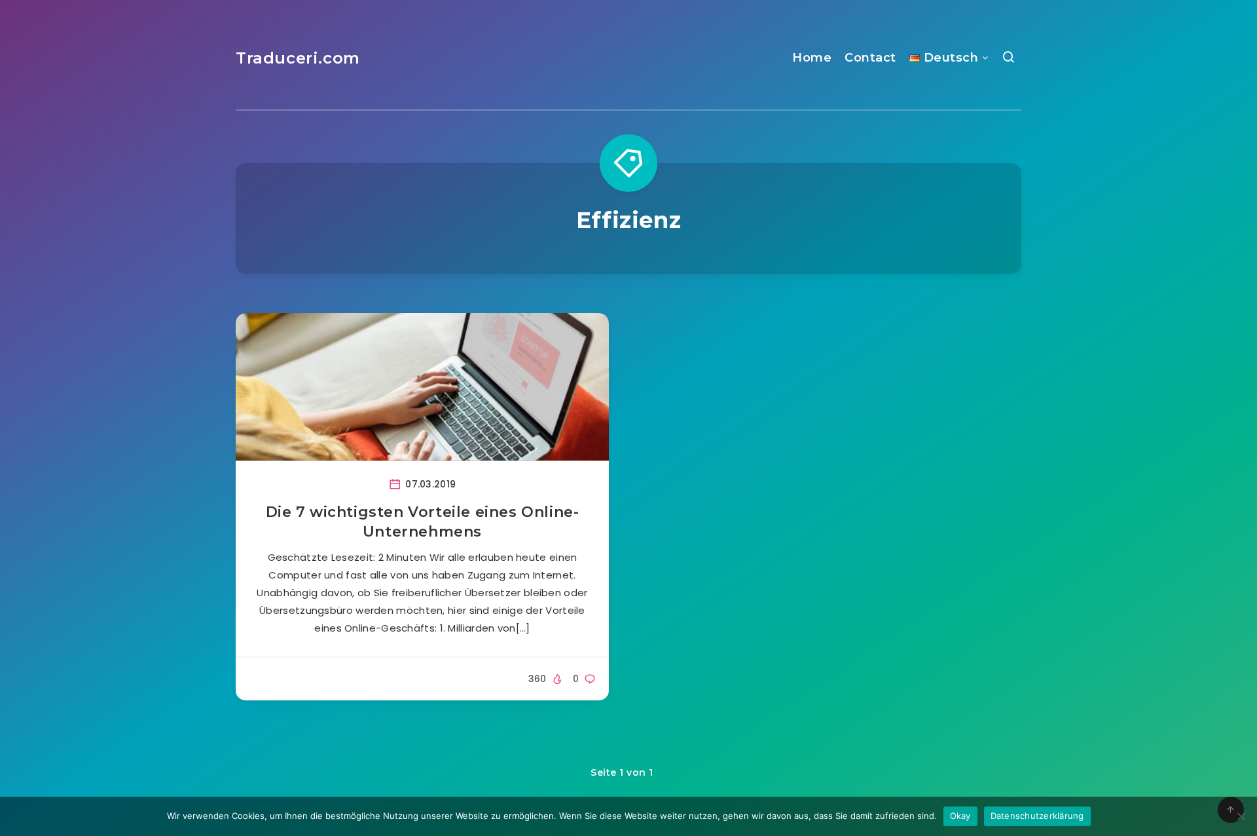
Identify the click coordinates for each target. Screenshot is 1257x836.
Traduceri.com (298, 57)
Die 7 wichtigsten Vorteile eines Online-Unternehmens (422, 522)
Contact (870, 57)
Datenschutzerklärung (1037, 815)
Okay (960, 815)
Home (811, 57)
